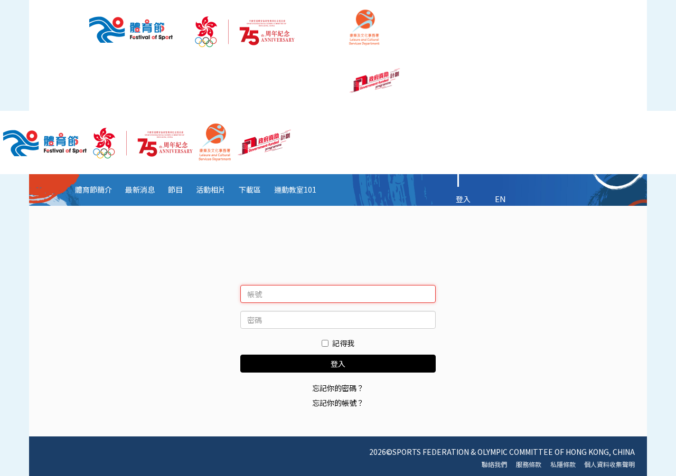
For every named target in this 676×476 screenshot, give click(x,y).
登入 (463, 199)
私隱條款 (563, 464)
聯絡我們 (494, 464)
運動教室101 (295, 189)
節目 (175, 189)
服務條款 (528, 464)
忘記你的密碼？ (338, 388)
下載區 (250, 189)
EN (500, 198)
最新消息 (140, 189)
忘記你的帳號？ (338, 402)
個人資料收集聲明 (609, 464)
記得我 (343, 343)
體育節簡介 (93, 189)
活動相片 (211, 189)
